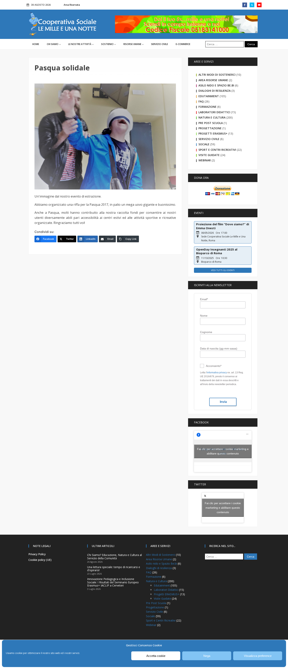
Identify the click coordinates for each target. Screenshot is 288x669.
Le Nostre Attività (79, 44)
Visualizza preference (258, 655)
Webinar (204, 160)
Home (35, 44)
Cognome (206, 332)
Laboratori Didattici (214, 112)
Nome (203, 315)
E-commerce (183, 44)
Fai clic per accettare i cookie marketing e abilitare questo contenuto (223, 451)
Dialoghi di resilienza (214, 90)
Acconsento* (213, 365)
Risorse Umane (132, 44)
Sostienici (107, 44)
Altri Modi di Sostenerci (216, 74)
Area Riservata (72, 4)
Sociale (203, 144)
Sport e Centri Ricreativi (217, 150)
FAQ (201, 101)
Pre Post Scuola (210, 123)
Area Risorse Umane (213, 80)
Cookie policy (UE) (40, 560)
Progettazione (210, 128)
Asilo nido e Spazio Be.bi (216, 85)
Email (204, 299)
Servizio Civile (159, 44)
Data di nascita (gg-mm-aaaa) (218, 348)
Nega (206, 655)
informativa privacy (217, 372)
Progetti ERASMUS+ (212, 133)
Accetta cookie (155, 655)
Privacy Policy (37, 554)
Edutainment (208, 96)
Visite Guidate (209, 155)
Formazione (207, 107)
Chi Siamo (52, 44)
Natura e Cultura (212, 117)
